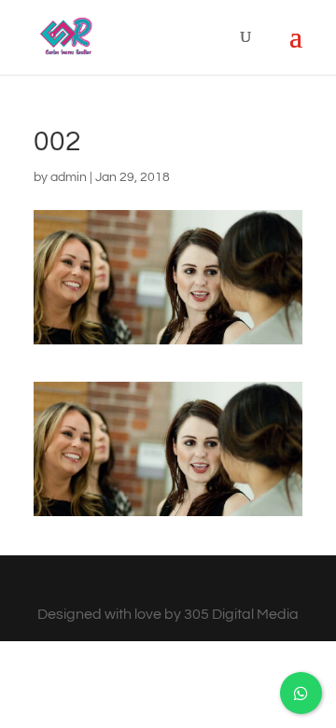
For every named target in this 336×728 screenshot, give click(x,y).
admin (68, 177)
